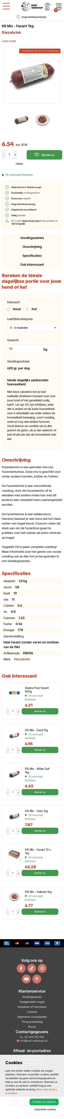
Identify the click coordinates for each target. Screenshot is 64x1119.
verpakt (21, 198)
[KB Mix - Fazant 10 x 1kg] (14, 854)
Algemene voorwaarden (32, 1017)
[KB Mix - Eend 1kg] (14, 734)
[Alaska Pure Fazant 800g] (14, 692)
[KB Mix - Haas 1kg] (14, 815)
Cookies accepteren (44, 1102)
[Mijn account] (47, 8)
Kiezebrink (11, 32)
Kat (34, 309)
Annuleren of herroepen (32, 1007)
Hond (16, 309)
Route (32, 1027)
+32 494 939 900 (33, 1037)
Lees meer (9, 41)
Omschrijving (32, 247)
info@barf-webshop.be (33, 1040)
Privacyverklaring (32, 1022)
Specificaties (32, 256)
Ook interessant (32, 264)
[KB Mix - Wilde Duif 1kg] (14, 773)
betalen (19, 215)
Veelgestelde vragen (32, 1002)
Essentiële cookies (45, 1109)
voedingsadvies (26, 192)
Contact (32, 1012)
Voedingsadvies (32, 238)
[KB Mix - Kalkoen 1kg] (14, 896)
